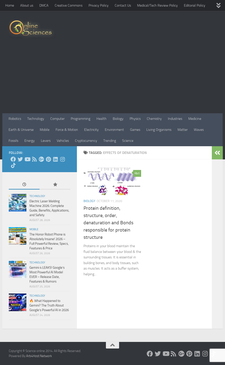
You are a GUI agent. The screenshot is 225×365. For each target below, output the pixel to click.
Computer (57, 119)
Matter (183, 130)
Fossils (13, 141)
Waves (199, 130)
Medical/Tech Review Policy (157, 5)
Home (9, 5)
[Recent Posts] (24, 185)
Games (135, 130)
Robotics (15, 119)
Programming (80, 119)
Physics (135, 119)
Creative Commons (68, 5)
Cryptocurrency (86, 141)
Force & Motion (67, 130)
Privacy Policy (99, 5)
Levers (46, 141)
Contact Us (123, 5)
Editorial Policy (194, 5)
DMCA (44, 5)
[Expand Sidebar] (217, 152)
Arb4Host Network (39, 356)
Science (127, 141)
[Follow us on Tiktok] (13, 165)
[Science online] (13, 159)
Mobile (44, 130)
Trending (109, 141)
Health (101, 119)
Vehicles (63, 141)
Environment (114, 130)
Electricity (91, 130)
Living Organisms (158, 130)
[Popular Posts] (55, 185)
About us (26, 5)
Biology (118, 119)
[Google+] (41, 159)
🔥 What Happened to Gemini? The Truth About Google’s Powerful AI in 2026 (49, 305)
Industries (175, 119)
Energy (29, 141)
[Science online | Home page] (32, 29)
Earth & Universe (21, 130)
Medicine (194, 119)
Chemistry (154, 119)
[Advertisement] (112, 80)
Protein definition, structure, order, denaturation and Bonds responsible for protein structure (108, 222)
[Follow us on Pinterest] (48, 159)
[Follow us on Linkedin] (55, 159)
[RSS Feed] (34, 159)
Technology (35, 119)
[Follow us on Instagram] (62, 159)
